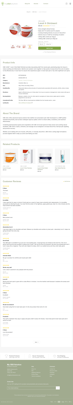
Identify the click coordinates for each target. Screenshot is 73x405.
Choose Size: (43, 41)
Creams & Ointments (28, 80)
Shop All (27, 3)
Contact (45, 3)
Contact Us (52, 369)
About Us (34, 369)
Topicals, (21, 80)
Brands (36, 3)
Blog (51, 376)
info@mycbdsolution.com (13, 375)
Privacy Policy (35, 374)
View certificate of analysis (25, 102)
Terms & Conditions (36, 376)
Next (36, 342)
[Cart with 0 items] (67, 3)
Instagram (52, 374)
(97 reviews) (52, 25)
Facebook (52, 372)
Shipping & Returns (36, 372)
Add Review (67, 181)
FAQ (32, 370)
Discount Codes (53, 370)
